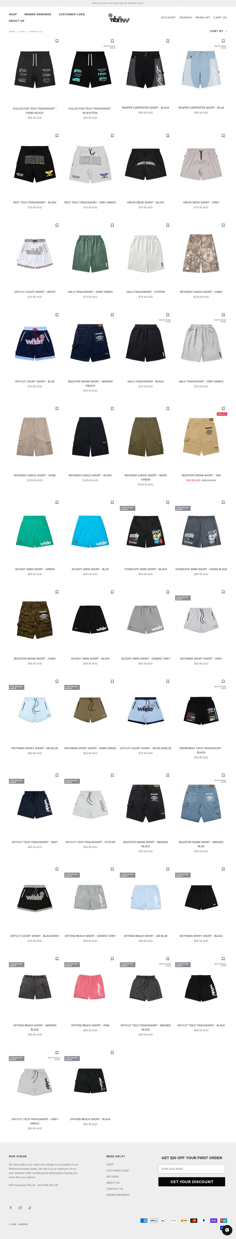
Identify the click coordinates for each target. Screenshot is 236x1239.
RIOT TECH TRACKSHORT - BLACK (34, 202)
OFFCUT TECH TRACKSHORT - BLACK (201, 1025)
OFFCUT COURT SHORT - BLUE (35, 381)
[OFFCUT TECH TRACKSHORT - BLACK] (201, 987)
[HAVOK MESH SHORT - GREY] (201, 164)
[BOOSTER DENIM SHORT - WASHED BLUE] (201, 803)
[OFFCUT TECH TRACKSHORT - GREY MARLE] (35, 1081)
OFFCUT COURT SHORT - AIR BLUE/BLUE (145, 748)
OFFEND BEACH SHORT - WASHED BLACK (34, 1027)
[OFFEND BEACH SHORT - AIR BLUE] (146, 897)
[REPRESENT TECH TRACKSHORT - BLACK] (201, 710)
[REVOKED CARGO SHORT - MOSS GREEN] (146, 437)
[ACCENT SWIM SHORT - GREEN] (35, 531)
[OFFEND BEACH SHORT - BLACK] (90, 1081)
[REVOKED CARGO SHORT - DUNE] (35, 437)
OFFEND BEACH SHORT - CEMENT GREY (90, 935)
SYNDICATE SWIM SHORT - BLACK (145, 569)
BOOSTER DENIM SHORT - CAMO (34, 658)
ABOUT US (17, 20)
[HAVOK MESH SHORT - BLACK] (146, 164)
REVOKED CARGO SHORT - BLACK (90, 475)
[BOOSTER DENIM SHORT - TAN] (201, 437)
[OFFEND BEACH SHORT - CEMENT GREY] (90, 897)
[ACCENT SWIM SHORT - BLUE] (90, 531)
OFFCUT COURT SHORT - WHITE (34, 291)
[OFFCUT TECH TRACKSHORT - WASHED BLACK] (146, 987)
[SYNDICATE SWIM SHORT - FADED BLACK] (201, 531)
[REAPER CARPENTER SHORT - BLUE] (201, 69)
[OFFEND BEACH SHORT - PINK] (90, 987)
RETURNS (112, 1176)
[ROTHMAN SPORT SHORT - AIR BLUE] (35, 710)
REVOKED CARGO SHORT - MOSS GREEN (146, 477)
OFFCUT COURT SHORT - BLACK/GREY (34, 935)
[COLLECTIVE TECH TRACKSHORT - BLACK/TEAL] (90, 70)
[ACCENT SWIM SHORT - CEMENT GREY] (146, 620)
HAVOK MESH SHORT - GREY (201, 202)
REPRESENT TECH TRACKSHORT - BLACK (201, 750)
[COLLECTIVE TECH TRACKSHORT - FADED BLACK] (35, 70)
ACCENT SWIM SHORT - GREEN (35, 569)
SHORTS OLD (36, 32)
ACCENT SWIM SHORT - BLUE (90, 569)
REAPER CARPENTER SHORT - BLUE (201, 107)
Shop (22, 32)
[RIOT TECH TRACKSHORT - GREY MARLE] (90, 164)
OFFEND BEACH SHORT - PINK (90, 1025)
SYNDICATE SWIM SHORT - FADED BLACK (201, 569)
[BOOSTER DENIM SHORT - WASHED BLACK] (146, 803)
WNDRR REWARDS (38, 14)
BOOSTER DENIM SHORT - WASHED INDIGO (90, 383)
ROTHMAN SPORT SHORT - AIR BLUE (35, 748)
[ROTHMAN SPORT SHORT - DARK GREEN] (90, 710)
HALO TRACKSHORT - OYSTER (145, 291)
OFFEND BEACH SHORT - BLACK (90, 1119)
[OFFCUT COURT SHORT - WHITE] (35, 253)
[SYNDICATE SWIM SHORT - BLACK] (146, 531)
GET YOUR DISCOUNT (191, 1182)
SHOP (13, 14)
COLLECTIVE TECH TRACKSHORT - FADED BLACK (35, 110)
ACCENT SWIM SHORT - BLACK (90, 658)
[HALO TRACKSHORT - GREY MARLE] (201, 343)
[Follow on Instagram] (20, 1208)
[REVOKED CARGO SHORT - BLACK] (90, 437)
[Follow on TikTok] (30, 1208)
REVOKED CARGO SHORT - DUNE (35, 475)
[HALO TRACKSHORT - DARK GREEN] (90, 253)
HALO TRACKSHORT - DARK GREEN (90, 291)
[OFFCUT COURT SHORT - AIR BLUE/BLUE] (146, 710)
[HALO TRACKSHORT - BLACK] (146, 343)
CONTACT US (114, 1188)
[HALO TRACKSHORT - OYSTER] (146, 253)
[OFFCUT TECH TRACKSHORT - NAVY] (35, 803)
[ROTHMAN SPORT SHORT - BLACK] (201, 897)
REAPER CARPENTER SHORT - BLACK (145, 107)
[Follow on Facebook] (11, 1208)
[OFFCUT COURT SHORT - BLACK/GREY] (35, 897)
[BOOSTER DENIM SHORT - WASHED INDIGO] (90, 343)
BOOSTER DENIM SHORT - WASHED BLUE (201, 844)
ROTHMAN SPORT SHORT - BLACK (201, 935)
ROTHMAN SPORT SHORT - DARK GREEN (90, 748)
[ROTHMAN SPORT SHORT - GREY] (201, 620)
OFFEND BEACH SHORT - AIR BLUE (146, 935)
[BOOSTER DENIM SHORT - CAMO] (35, 620)
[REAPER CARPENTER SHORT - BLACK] (146, 69)
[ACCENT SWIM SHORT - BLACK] (90, 620)
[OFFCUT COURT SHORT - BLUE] (35, 343)
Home (12, 32)
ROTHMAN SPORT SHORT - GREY (201, 658)
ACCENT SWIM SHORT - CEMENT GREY (145, 658)
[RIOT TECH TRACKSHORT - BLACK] (35, 164)
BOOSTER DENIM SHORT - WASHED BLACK (145, 844)
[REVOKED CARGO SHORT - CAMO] (201, 253)
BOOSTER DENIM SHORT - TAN (201, 475)
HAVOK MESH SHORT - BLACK (145, 202)
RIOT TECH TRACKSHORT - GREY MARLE (90, 202)
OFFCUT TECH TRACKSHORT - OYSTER (90, 842)
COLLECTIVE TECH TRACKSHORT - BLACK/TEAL (90, 110)
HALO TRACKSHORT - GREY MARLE (201, 381)
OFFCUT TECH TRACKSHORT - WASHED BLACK (146, 1027)
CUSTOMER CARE (72, 14)
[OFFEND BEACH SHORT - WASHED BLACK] (35, 987)
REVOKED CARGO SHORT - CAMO (201, 291)
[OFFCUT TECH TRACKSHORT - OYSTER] (90, 803)
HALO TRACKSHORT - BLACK (146, 381)
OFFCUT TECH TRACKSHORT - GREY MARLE (35, 1121)
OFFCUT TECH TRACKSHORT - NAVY (35, 842)
